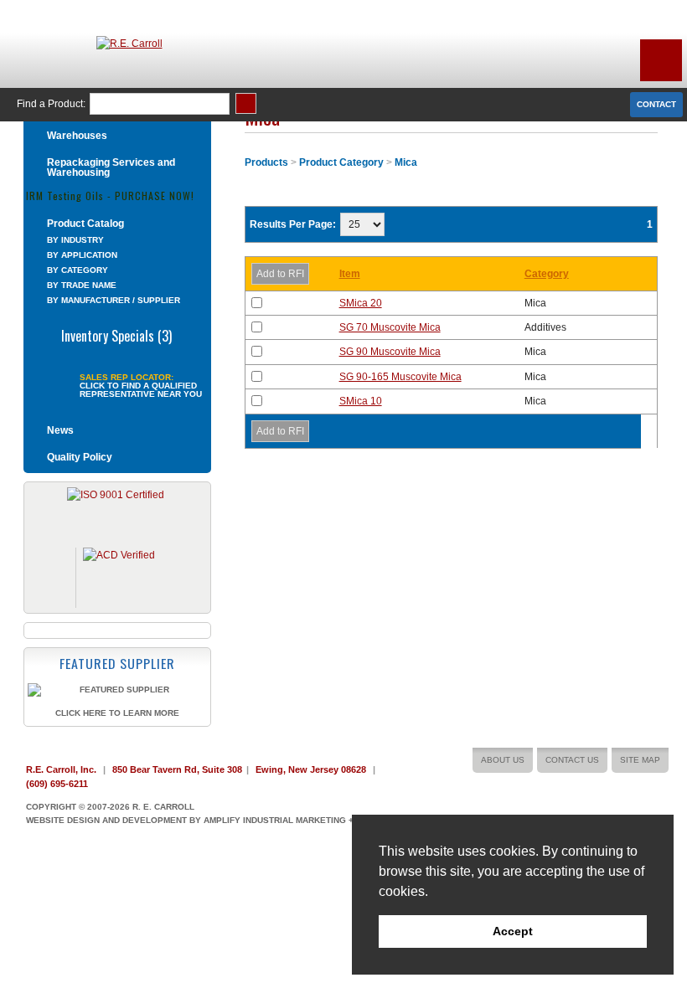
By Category (77, 270)
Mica (406, 162)
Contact (656, 104)
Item (349, 274)
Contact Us (572, 759)
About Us (502, 759)
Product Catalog (85, 223)
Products (266, 162)
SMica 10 (360, 401)
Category (546, 274)
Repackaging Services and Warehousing (111, 167)
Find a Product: (51, 104)
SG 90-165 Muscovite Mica (400, 377)
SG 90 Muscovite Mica (390, 352)
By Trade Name (81, 285)
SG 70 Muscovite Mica (390, 327)
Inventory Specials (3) (116, 334)
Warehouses (77, 136)
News (60, 430)
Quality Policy (79, 457)
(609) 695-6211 (57, 784)
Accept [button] (513, 931)
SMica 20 (360, 303)
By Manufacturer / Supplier (113, 300)
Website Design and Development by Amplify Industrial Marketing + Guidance (213, 820)
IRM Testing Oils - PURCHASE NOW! (110, 194)
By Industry (75, 239)
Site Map (640, 759)
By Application (82, 255)
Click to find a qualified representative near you (141, 390)
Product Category (341, 162)
